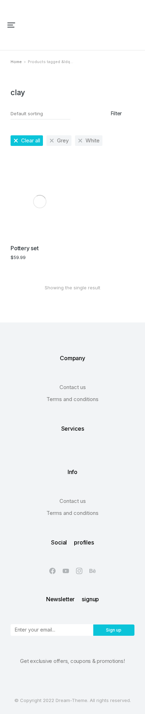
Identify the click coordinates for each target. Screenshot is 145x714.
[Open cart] (135, 25)
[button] (11, 25)
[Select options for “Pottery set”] (60, 231)
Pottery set (24, 248)
